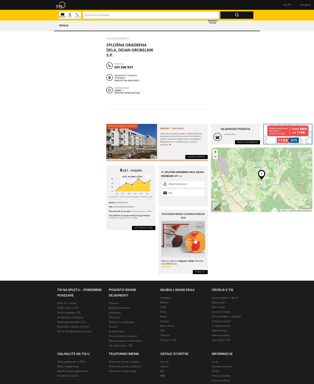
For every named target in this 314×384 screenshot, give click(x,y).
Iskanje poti (218, 302)
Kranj (163, 312)
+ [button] (215, 152)
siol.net (164, 362)
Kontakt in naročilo (67, 376)
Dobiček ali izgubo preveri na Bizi (123, 217)
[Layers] (216, 206)
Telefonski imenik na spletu (124, 362)
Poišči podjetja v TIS (68, 312)
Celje (163, 307)
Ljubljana (165, 298)
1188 (162, 376)
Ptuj (162, 330)
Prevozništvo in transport (123, 336)
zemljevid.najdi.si (178, 184)
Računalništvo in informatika (125, 341)
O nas (215, 362)
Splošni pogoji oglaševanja (72, 371)
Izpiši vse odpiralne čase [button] (127, 93)
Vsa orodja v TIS (221, 340)
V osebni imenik (221, 326)
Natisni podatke (221, 335)
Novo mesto (167, 326)
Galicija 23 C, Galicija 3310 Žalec (125, 76)
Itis (108, 38)
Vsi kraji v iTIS (168, 340)
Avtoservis (115, 312)
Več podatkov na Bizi (143, 228)
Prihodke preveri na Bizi (141, 211)
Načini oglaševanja (68, 366)
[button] (63, 5)
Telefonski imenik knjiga (122, 371)
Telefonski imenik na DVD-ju (125, 366)
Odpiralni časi (219, 330)
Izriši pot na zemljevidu (126, 80)
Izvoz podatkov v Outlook (226, 316)
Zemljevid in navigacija (70, 317)
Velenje (164, 321)
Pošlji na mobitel (221, 321)
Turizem (113, 326)
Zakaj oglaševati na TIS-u (71, 362)
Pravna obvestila (221, 376)
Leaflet (283, 210)
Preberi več (200, 272)
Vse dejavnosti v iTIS (120, 345)
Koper (163, 316)
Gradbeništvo (120, 38)
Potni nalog (218, 307)
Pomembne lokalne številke (73, 326)
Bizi (170, 193)
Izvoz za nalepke (221, 312)
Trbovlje (164, 335)
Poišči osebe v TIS (67, 308)
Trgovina (114, 303)
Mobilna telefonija (119, 308)
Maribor (164, 302)
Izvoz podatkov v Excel (225, 298)
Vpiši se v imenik (67, 303)
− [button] (215, 157)
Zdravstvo (114, 317)
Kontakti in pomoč (222, 366)
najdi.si (164, 366)
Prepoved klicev (221, 380)
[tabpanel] (157, 141)
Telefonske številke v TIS (71, 322)
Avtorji (215, 371)
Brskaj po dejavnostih (247, 142)
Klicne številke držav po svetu (74, 331)
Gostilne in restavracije (122, 322)
